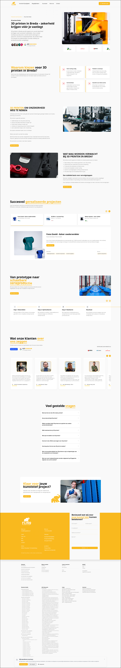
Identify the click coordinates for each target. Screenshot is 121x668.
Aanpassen (42, 664)
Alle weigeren (32, 664)
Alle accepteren (23, 664)
